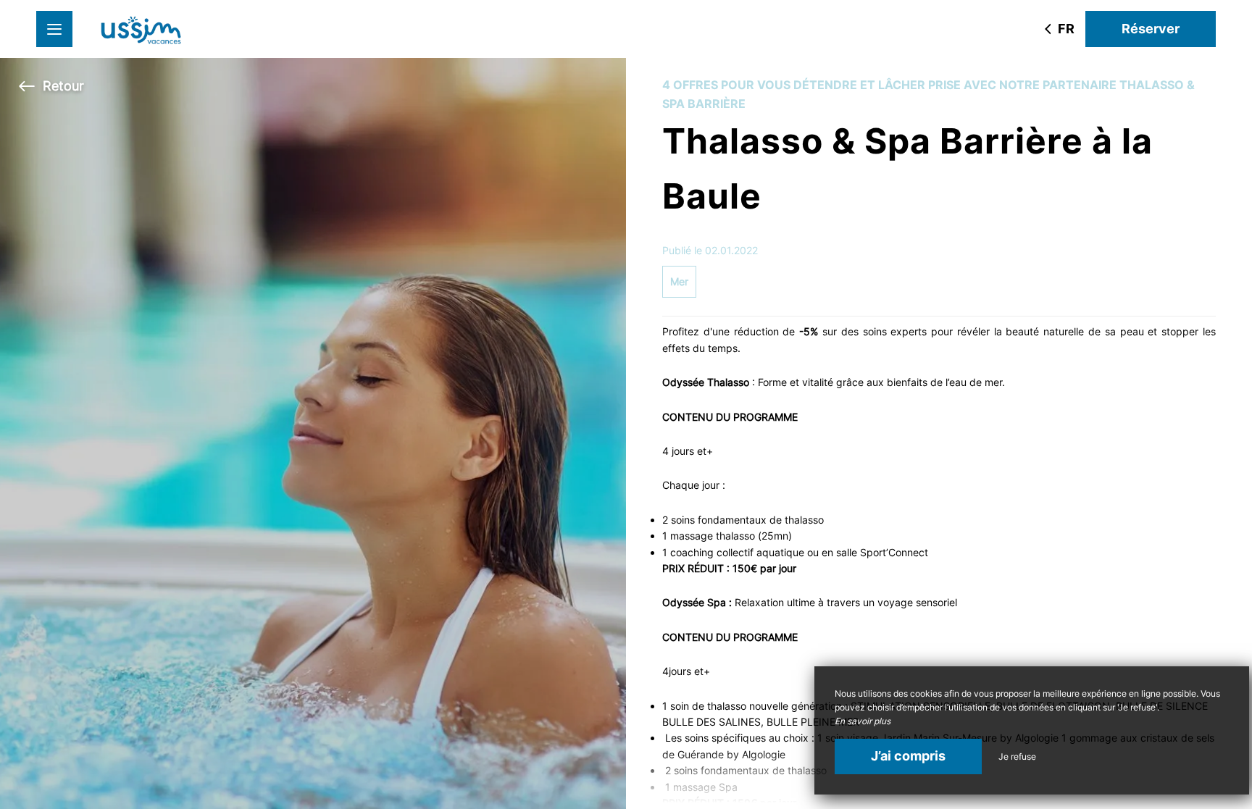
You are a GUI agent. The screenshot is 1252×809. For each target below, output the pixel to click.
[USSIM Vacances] (141, 29)
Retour (63, 85)
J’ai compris (908, 755)
